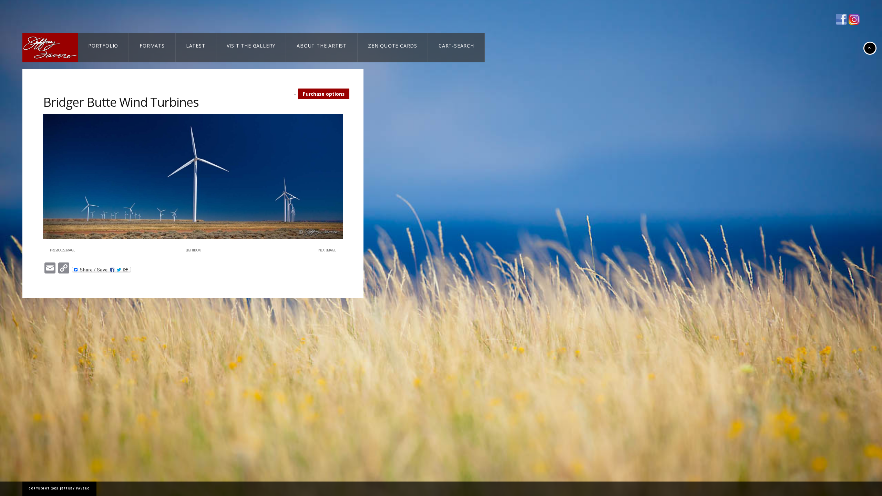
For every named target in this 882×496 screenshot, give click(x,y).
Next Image (327, 250)
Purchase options (324, 94)
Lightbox (193, 250)
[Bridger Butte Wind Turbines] (193, 237)
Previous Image (62, 250)
